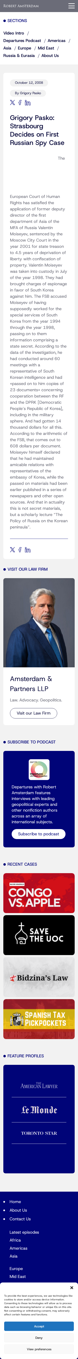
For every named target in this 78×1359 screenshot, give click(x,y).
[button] (72, 1288)
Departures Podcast (22, 40)
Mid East (46, 48)
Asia (7, 48)
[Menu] (71, 5)
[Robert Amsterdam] (21, 5)
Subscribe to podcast (38, 834)
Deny (39, 1338)
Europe (24, 48)
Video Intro (13, 33)
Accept (39, 1326)
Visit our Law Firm (34, 713)
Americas (57, 40)
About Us (50, 55)
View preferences (39, 1349)
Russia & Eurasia (19, 55)
